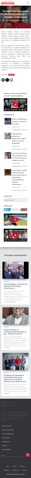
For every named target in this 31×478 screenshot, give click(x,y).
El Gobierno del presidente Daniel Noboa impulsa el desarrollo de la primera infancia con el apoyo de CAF (15, 378)
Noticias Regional (8, 433)
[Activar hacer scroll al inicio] (28, 475)
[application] (15, 104)
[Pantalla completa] (25, 109)
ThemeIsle (22, 474)
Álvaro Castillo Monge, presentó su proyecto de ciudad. (19, 121)
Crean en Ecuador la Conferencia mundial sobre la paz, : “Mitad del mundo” (15, 332)
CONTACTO (24, 470)
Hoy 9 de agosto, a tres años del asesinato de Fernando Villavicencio (15, 286)
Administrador (17, 129)
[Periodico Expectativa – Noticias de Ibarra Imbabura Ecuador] (8, 3)
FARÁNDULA (7, 470)
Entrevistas (6, 441)
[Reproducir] (6, 109)
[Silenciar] (22, 109)
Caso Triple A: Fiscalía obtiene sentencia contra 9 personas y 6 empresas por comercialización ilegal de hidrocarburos (19, 177)
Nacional (11, 74)
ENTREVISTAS (15, 470)
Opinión (4, 445)
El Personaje (6, 449)
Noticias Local (7, 426)
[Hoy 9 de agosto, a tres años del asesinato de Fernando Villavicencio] (15, 270)
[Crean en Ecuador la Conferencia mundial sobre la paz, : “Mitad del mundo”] (15, 315)
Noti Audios (6, 437)
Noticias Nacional (8, 430)
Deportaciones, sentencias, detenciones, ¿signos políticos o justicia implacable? (19, 138)
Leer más (12, 302)
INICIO (7, 466)
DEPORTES (22, 466)
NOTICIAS (14, 466)
